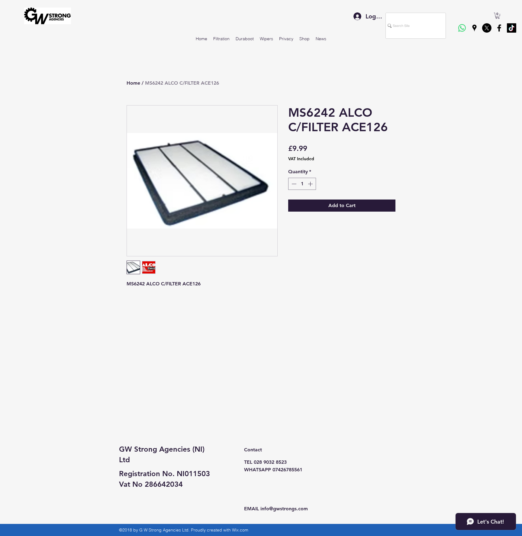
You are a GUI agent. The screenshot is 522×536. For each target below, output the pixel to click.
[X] (486, 28)
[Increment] (311, 184)
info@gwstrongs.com (284, 509)
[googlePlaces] (474, 28)
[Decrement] (293, 184)
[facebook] (499, 28)
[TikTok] (511, 28)
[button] (497, 16)
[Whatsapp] (462, 28)
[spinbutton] (302, 184)
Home (133, 83)
